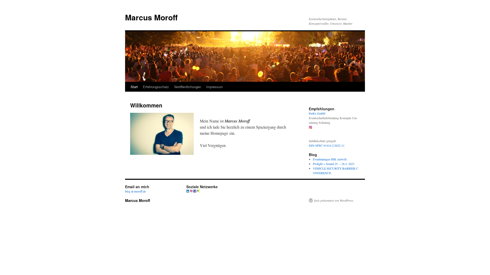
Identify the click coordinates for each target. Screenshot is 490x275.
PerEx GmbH (317, 113)
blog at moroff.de (135, 191)
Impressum (214, 86)
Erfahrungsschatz (156, 86)
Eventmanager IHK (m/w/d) (330, 159)
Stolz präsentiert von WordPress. (334, 200)
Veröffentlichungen (187, 86)
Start (134, 86)
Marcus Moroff (151, 17)
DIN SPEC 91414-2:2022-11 (327, 145)
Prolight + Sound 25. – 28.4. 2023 (333, 164)
